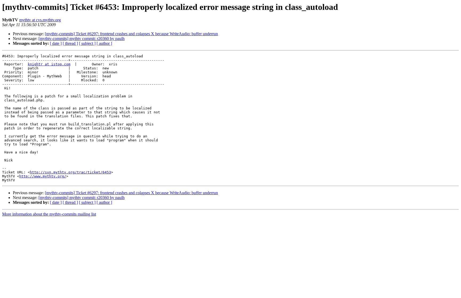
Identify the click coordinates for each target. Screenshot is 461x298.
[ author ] (104, 43)
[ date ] (56, 43)
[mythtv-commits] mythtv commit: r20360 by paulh (81, 38)
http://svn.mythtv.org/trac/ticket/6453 (70, 172)
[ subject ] (87, 43)
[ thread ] (70, 43)
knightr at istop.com (49, 64)
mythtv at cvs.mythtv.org (40, 20)
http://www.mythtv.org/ (42, 176)
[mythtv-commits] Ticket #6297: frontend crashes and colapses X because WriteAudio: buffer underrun (131, 33)
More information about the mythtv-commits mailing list (49, 214)
